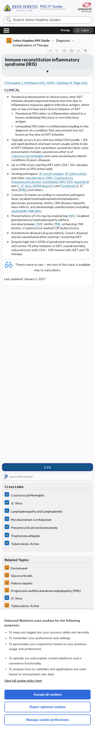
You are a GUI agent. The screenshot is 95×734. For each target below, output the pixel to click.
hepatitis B (81, 182)
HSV (62, 182)
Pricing (65, 30)
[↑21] (47, 467)
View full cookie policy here (23, 680)
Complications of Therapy (30, 45)
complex (51, 174)
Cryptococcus (63, 178)
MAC (72, 216)
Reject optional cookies (48, 707)
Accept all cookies (48, 694)
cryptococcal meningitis (27, 156)
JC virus (26, 186)
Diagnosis (63, 40)
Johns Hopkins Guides (38, 8)
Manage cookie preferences (47, 720)
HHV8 (37, 186)
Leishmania (50, 182)
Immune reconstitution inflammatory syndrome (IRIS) (42, 62)
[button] (83, 30)
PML (22, 190)
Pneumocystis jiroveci (26, 182)
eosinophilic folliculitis (26, 211)
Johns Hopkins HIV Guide (31, 40)
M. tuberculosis (75, 174)
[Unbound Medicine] (85, 7)
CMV (48, 178)
